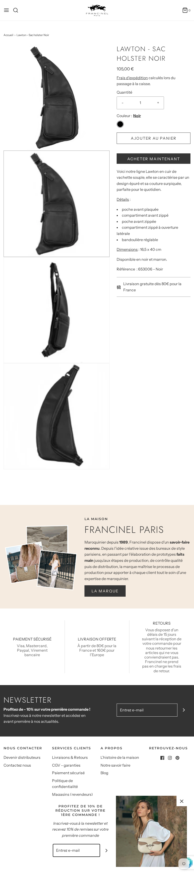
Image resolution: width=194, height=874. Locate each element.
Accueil (8, 35)
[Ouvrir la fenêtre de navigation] (6, 10)
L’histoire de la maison (120, 757)
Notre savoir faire (115, 765)
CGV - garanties (66, 765)
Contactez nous (17, 765)
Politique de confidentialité (65, 783)
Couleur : (124, 115)
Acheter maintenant (153, 158)
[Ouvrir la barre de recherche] (17, 10)
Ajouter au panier (153, 138)
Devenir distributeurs (22, 757)
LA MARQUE (105, 591)
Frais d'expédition (132, 77)
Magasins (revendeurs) (72, 794)
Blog (104, 772)
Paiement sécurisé (68, 772)
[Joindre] (183, 710)
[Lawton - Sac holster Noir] (57, 97)
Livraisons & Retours (70, 757)
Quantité (124, 92)
